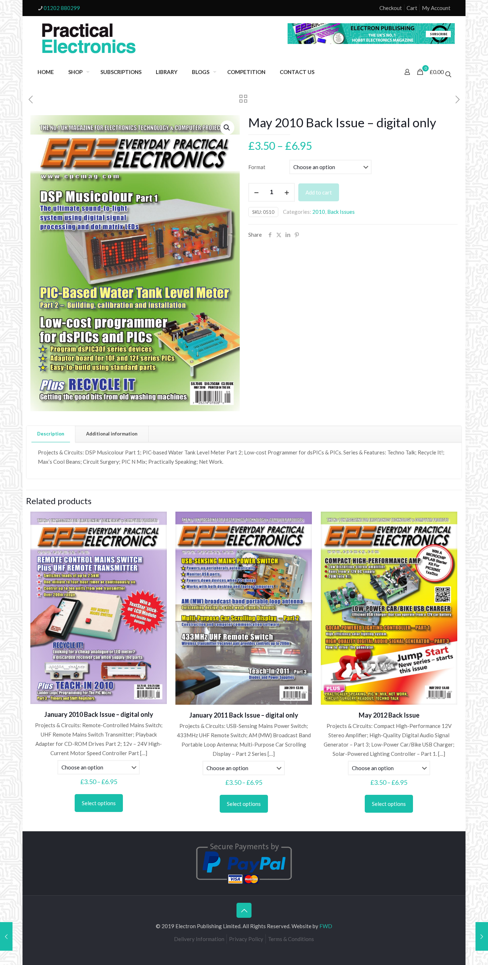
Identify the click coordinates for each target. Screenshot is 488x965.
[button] (227, 127)
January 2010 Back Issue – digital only (98, 714)
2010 (318, 211)
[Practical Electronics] (89, 38)
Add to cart (318, 192)
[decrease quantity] (256, 192)
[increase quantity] (286, 192)
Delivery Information (199, 939)
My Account (436, 8)
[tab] (50, 434)
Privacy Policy (246, 939)
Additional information (112, 434)
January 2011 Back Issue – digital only (243, 715)
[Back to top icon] (244, 910)
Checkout (390, 8)
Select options (99, 803)
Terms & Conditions (291, 939)
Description (50, 434)
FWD (325, 926)
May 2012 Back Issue (389, 715)
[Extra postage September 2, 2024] (6, 936)
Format (256, 167)
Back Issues (341, 211)
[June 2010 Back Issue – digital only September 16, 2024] (481, 936)
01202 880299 (62, 8)
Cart (412, 8)
